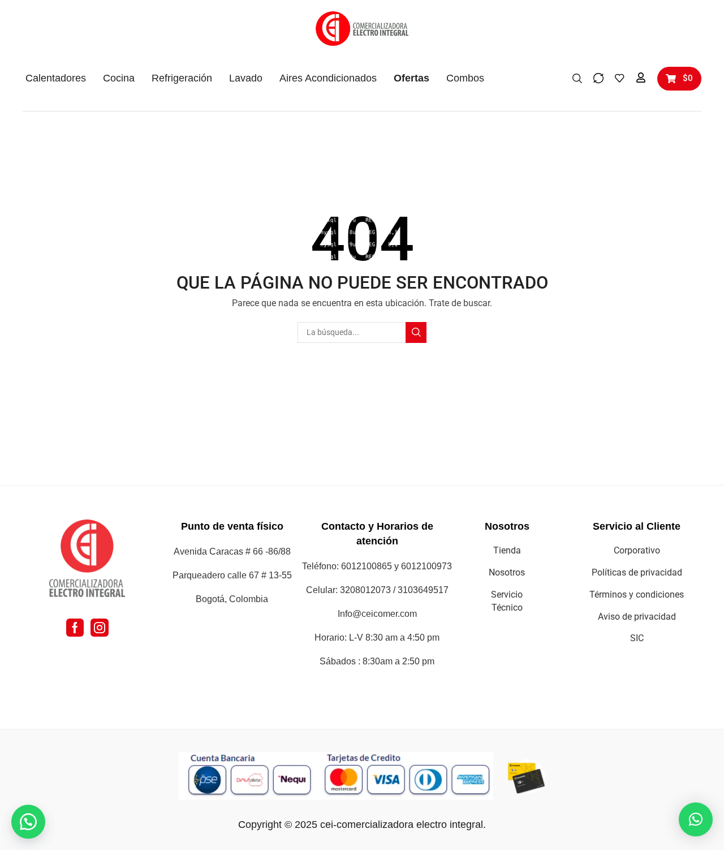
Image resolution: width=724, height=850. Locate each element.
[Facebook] (75, 628)
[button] (577, 77)
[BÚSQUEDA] (416, 332)
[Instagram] (99, 628)
